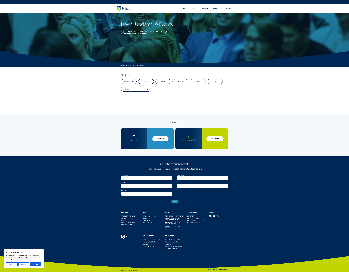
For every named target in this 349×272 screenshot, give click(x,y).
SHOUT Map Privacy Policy (172, 227)
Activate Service (201, 2)
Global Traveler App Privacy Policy (173, 223)
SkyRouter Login (194, 218)
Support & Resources (195, 220)
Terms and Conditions (174, 216)
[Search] (147, 89)
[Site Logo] (124, 8)
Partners (147, 220)
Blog (146, 81)
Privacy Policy (212, 270)
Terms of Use (223, 270)
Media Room (217, 8)
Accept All (35, 264)
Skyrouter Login (214, 2)
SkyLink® (124, 218)
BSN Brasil (191, 2)
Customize (12, 264)
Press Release (129, 81)
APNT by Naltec (127, 224)
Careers (146, 218)
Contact (228, 8)
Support (196, 8)
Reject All (23, 264)
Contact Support (226, 2)
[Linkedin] (210, 216)
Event (197, 81)
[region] (24, 258)
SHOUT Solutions (128, 222)
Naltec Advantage (150, 216)
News (163, 81)
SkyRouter (125, 220)
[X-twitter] (218, 216)
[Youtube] (214, 216)
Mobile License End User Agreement (172, 219)
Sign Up (174, 201)
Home (122, 65)
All (215, 81)
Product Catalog (128, 216)
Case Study (180, 81)
